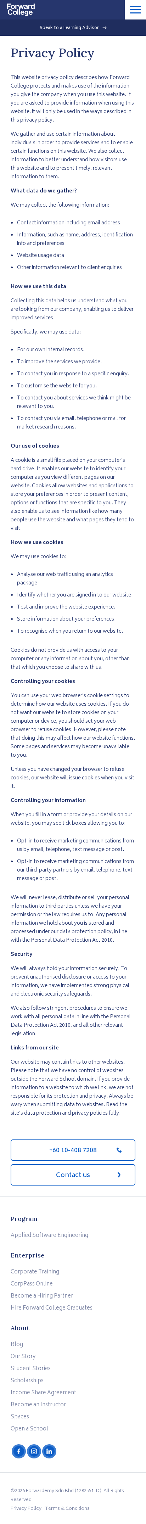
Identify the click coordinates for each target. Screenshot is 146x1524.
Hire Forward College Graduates (51, 1308)
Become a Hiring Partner (42, 1296)
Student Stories (31, 1369)
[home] (17, 8)
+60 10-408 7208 (73, 1150)
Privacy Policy (26, 1509)
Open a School (29, 1429)
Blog (17, 1344)
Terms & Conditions (67, 1509)
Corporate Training (35, 1272)
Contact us (73, 1175)
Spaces (20, 1417)
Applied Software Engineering (49, 1235)
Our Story (23, 1356)
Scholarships (27, 1381)
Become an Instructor (38, 1405)
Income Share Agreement (43, 1393)
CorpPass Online (32, 1284)
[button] (135, 9)
